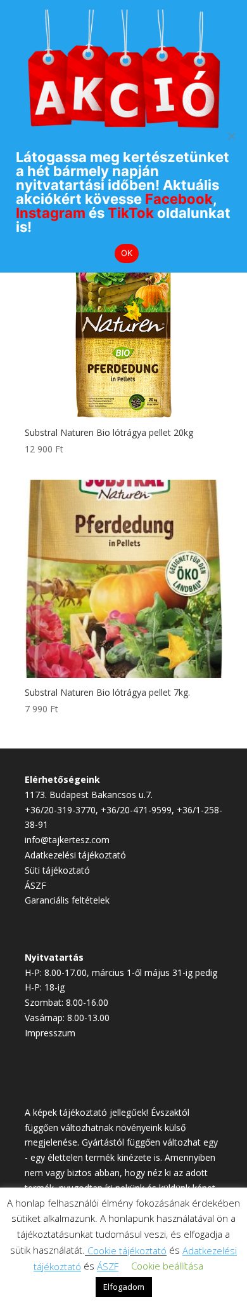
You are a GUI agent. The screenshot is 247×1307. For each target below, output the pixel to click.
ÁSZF (35, 885)
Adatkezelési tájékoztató (75, 855)
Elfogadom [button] (123, 1286)
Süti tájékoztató (57, 870)
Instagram (51, 213)
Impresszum (50, 1033)
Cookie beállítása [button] (167, 1265)
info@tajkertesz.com (67, 840)
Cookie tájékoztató (127, 1250)
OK (127, 253)
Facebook (179, 199)
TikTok (131, 213)
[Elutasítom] (231, 136)
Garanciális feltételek (67, 900)
